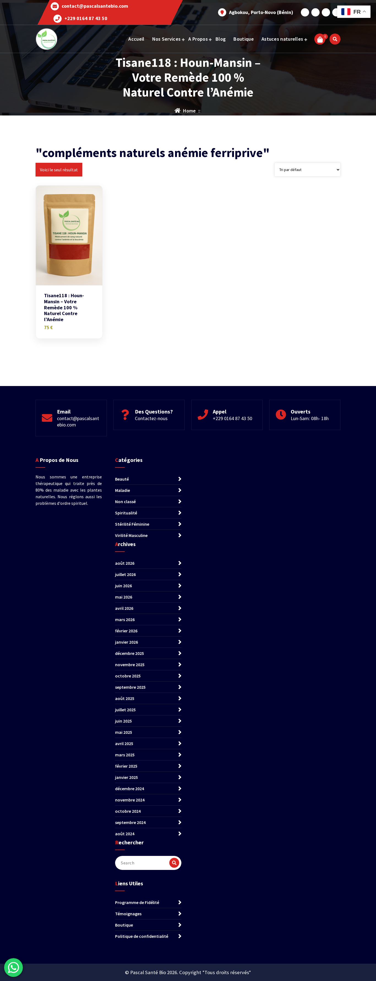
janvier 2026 (126, 642)
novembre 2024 (130, 800)
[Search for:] (148, 863)
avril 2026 (124, 608)
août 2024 (124, 833)
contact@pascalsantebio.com (95, 6)
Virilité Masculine (131, 535)
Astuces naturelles (282, 39)
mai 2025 (123, 732)
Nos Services (166, 39)
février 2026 (126, 630)
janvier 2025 (126, 777)
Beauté (122, 479)
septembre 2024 (130, 822)
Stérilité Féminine (132, 524)
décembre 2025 (129, 653)
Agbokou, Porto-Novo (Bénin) (261, 12)
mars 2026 (125, 619)
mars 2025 (125, 754)
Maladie (122, 490)
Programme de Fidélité (137, 902)
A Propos (198, 39)
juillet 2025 (125, 709)
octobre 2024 (128, 811)
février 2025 (126, 766)
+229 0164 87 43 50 (85, 18)
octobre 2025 (128, 676)
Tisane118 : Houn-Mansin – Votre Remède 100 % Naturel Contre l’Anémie (64, 307)
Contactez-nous (151, 418)
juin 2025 (123, 721)
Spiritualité (126, 513)
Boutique (243, 39)
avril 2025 (124, 743)
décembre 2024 (129, 788)
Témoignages (128, 913)
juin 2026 (123, 585)
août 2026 (124, 563)
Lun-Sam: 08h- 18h (310, 418)
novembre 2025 (130, 664)
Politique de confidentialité (141, 936)
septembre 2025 (130, 687)
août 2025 (124, 698)
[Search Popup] (334, 39)
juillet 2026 (125, 574)
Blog (221, 39)
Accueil (136, 39)
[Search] (174, 863)
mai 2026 (123, 597)
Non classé (125, 501)
